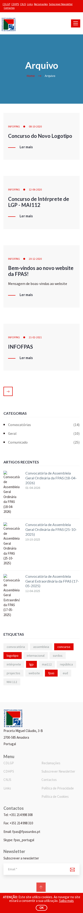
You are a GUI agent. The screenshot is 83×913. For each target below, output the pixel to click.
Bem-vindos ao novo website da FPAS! (41, 271)
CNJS (23, 4)
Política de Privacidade (58, 788)
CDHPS (15, 4)
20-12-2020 (35, 258)
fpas (51, 673)
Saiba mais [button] (66, 900)
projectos (13, 673)
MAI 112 (12, 682)
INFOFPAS (14, 126)
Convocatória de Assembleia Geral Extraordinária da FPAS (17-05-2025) (52, 581)
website (34, 673)
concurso (63, 647)
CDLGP (6, 4)
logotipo (12, 655)
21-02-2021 (35, 337)
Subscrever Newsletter (61, 4)
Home (31, 76)
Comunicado (44, 442)
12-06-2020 (35, 189)
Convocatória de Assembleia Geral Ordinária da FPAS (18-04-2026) (51, 478)
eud (65, 673)
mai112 (47, 664)
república (66, 664)
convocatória (16, 647)
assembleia (41, 647)
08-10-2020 (35, 126)
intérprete (14, 664)
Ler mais (26, 147)
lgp (31, 664)
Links (30, 4)
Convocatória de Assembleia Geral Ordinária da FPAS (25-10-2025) (51, 529)
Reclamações (41, 4)
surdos (57, 655)
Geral (44, 433)
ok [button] (41, 907)
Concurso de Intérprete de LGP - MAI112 (38, 202)
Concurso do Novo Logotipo (40, 136)
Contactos (9, 7)
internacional (35, 655)
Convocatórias (44, 424)
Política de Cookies (55, 796)
